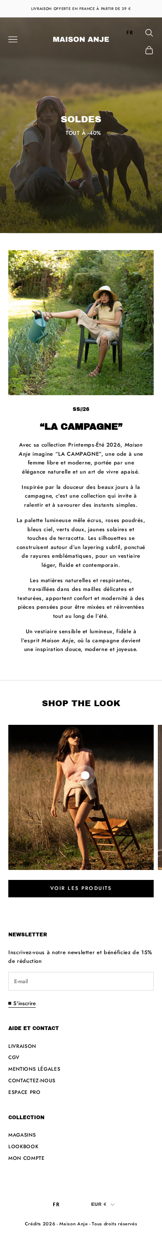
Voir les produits (81, 888)
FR (129, 32)
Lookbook (23, 1146)
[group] (81, 125)
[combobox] (130, 33)
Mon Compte (26, 1158)
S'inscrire (24, 1003)
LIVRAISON (22, 1046)
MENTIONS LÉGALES (34, 1069)
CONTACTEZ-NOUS (32, 1080)
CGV (14, 1057)
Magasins (22, 1135)
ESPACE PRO (24, 1092)
